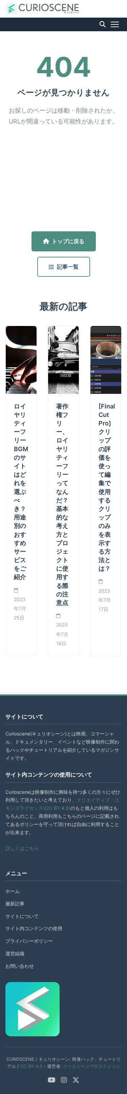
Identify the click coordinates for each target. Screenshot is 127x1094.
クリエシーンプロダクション (91, 1066)
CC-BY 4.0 (31, 1066)
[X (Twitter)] (75, 1080)
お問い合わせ (19, 966)
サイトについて (22, 916)
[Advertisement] (63, 179)
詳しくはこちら (22, 848)
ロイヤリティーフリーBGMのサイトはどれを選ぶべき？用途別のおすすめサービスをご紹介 (21, 492)
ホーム (12, 891)
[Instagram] (64, 1080)
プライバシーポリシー (29, 941)
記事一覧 (68, 266)
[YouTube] (52, 1080)
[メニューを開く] (115, 24)
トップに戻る (68, 241)
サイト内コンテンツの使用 (33, 928)
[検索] (102, 24)
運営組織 (14, 953)
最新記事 (14, 903)
